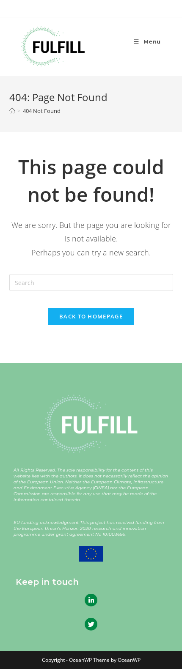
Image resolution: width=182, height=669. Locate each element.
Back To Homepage (91, 316)
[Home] (12, 111)
